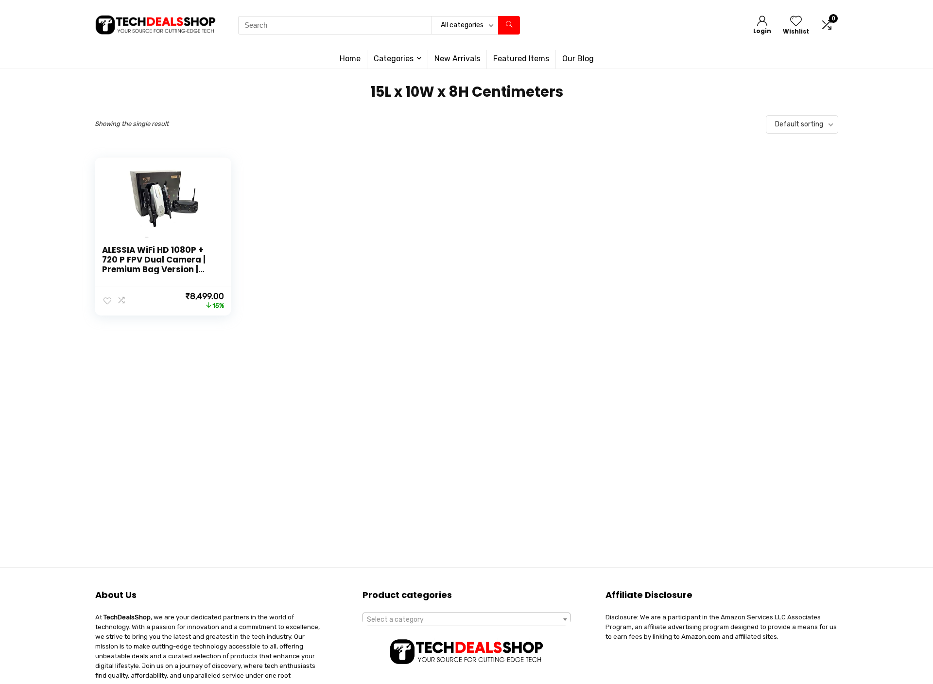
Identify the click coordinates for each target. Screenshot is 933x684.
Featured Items (521, 58)
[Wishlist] (796, 22)
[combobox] (466, 619)
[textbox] (466, 620)
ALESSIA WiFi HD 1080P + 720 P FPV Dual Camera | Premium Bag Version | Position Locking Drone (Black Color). (154, 269)
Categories (394, 58)
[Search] (509, 25)
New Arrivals (457, 58)
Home (350, 58)
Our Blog (578, 58)
